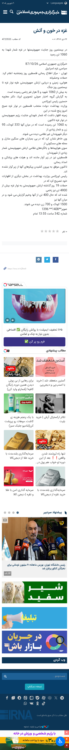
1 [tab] (17, 512)
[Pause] (7, 320)
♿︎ (60, 741)
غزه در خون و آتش (50, 31)
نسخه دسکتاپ (34, 687)
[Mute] (13, 320)
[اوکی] (37, 704)
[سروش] (19, 698)
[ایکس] (55, 698)
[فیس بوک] (7, 698)
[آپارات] (43, 698)
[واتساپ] (25, 704)
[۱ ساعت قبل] (34, 538)
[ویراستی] (13, 698)
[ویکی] (31, 704)
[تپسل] (5, 285)
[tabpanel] (34, 547)
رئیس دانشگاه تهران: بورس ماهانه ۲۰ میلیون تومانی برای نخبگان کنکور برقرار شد (36, 567)
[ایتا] (25, 698)
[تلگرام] (62, 698)
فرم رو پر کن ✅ (35, 341)
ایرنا (38, 12)
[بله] (37, 698)
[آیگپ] (31, 698)
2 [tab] (13, 512)
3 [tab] (9, 512)
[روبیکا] (49, 698)
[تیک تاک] (43, 704)
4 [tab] (5, 512)
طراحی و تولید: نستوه (33, 727)
